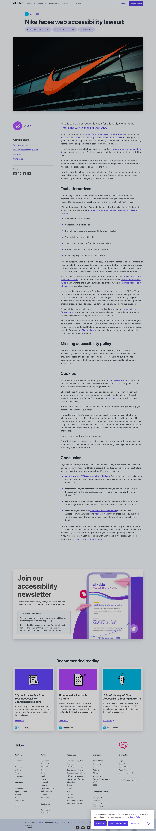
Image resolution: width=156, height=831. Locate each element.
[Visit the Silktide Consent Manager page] (148, 823)
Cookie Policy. (135, 817)
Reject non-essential (118, 823)
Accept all (100, 823)
